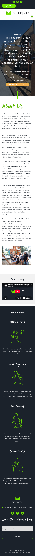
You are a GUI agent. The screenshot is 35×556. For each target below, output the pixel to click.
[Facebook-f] (13, 2)
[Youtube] (21, 2)
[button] (9, 6)
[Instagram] (17, 2)
